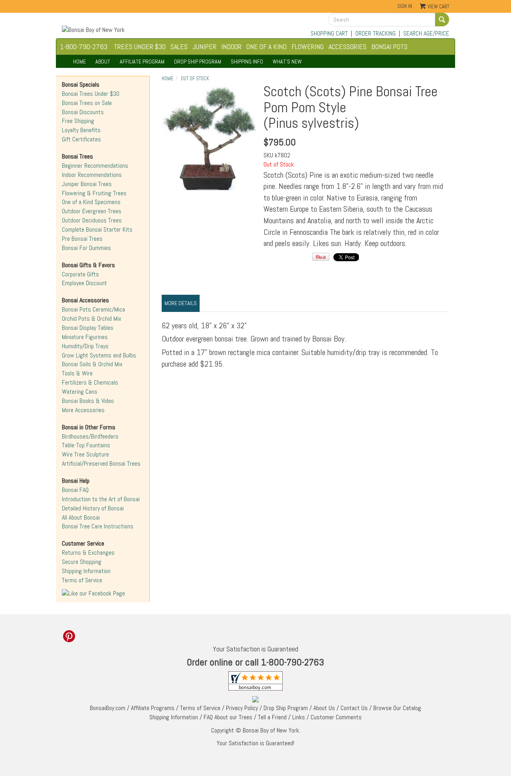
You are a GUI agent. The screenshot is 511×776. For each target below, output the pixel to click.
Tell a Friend (272, 717)
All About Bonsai (81, 517)
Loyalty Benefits (81, 130)
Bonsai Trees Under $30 (90, 93)
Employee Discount (84, 283)
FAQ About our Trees (228, 717)
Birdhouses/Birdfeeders (90, 436)
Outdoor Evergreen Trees (91, 211)
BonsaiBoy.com (107, 708)
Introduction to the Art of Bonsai (101, 499)
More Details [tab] (180, 303)
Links (298, 717)
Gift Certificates (81, 139)
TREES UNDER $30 (140, 46)
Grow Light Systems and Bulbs (99, 355)
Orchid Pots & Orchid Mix (91, 318)
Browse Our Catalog (397, 708)
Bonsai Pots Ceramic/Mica (93, 309)
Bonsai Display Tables (87, 327)
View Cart (438, 6)
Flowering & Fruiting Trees (94, 193)
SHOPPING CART (329, 33)
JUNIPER (204, 46)
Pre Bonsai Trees (82, 238)
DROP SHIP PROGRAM (197, 61)
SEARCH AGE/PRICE (426, 33)
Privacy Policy (242, 708)
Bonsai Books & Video (88, 401)
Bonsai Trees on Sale (87, 103)
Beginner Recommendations (95, 165)
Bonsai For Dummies (86, 248)
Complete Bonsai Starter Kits (97, 229)
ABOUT (102, 61)
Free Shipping (78, 121)
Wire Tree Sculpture (85, 454)
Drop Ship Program (285, 708)
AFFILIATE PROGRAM (142, 61)
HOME (79, 61)
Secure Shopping (81, 562)
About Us (324, 708)
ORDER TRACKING (375, 33)
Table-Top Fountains (86, 445)
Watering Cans (79, 391)
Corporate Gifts (80, 274)
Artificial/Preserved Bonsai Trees (101, 463)
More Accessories (83, 410)
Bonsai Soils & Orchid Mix (92, 364)
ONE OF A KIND (266, 46)
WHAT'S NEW (287, 61)
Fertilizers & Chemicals (90, 382)
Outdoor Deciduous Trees (92, 220)
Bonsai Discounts (83, 112)
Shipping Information (86, 571)
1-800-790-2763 (83, 46)
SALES (179, 46)
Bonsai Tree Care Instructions (97, 526)
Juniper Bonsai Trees (87, 184)
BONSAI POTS (389, 46)
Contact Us (354, 708)
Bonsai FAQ (75, 490)
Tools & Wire (77, 373)
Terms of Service (82, 580)
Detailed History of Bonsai (93, 508)
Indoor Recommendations (92, 175)
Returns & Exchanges (88, 552)
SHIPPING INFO (247, 61)
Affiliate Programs (152, 708)
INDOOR (231, 46)
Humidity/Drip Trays (85, 346)
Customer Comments (336, 717)
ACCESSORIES (347, 46)
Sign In (404, 6)
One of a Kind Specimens (91, 202)
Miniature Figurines (85, 337)
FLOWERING (307, 46)
